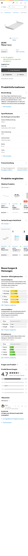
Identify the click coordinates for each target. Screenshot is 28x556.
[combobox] (5, 400)
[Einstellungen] (13, 3)
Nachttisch (16, 12)
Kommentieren (7, 422)
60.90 (3, 43)
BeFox (3, 66)
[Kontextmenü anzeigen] (15, 406)
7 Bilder (14, 40)
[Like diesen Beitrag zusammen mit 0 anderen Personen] (18, 406)
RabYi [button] (6, 405)
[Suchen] (10, 7)
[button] (14, 59)
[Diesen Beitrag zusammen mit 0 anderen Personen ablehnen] (25, 406)
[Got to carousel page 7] (17, 38)
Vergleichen (8, 74)
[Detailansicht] (14, 297)
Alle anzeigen (5, 187)
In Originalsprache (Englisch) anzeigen (13, 419)
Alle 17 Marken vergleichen (8, 305)
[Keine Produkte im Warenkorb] (25, 3)
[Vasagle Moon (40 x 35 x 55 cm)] (16, 242)
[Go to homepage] (2, 3)
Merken (21, 74)
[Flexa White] (5, 202)
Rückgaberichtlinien (6, 170)
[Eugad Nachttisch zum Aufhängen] (16, 202)
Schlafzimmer (7, 12)
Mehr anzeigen (7, 106)
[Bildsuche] (25, 7)
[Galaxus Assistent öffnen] (21, 3)
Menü (4, 7)
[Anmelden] (17, 3)
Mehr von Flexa (20, 51)
